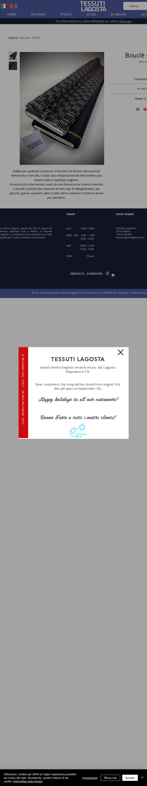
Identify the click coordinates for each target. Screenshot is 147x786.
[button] (120, 352)
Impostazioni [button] (90, 778)
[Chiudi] (142, 777)
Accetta (130, 778)
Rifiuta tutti (110, 778)
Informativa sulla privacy (27, 781)
